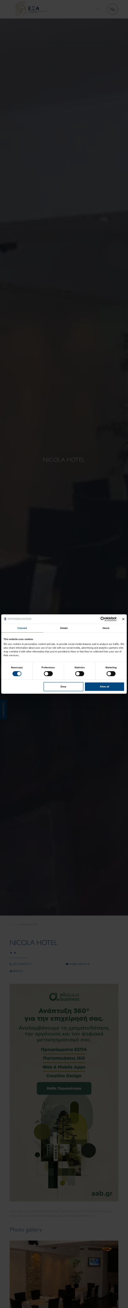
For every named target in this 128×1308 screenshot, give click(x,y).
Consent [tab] (22, 628)
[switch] (48, 673)
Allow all (104, 686)
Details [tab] (64, 628)
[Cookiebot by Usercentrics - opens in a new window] (102, 619)
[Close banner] (123, 619)
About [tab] (105, 628)
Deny (63, 686)
